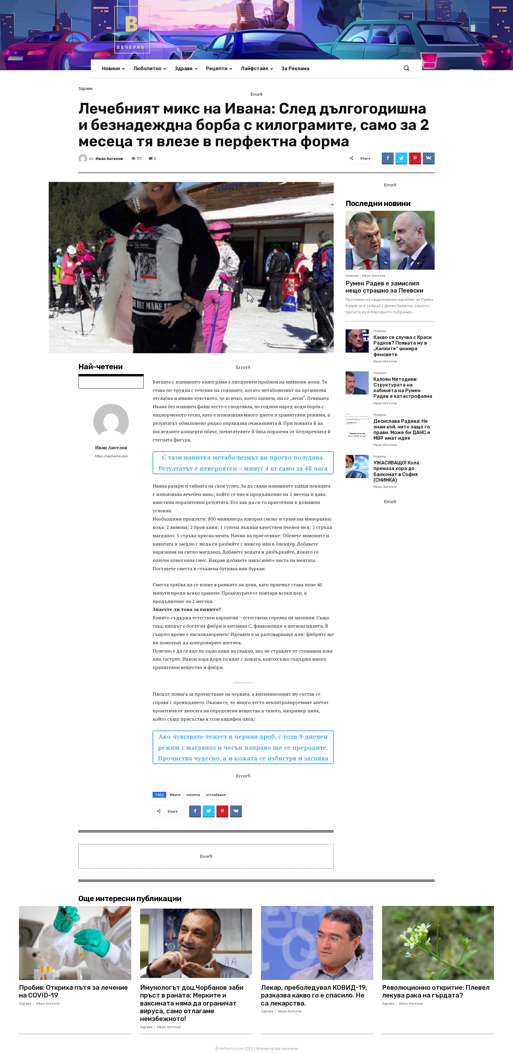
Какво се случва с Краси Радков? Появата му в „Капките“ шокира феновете (402, 345)
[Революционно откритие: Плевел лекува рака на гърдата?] (438, 943)
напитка (193, 794)
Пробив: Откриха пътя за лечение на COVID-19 (73, 991)
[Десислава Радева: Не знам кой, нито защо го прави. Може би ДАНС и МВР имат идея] (357, 424)
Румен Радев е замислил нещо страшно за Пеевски (384, 287)
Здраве (85, 88)
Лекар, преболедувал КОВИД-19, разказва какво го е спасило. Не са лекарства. (314, 995)
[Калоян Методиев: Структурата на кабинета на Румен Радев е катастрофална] (357, 383)
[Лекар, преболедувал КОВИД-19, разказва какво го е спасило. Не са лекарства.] (317, 943)
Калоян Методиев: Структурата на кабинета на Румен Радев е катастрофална (402, 387)
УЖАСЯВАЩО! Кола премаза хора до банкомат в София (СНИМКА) (396, 471)
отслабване (216, 794)
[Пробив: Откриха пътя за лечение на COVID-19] (75, 943)
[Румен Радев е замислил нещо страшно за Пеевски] (390, 240)
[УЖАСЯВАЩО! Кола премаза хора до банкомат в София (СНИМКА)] (357, 466)
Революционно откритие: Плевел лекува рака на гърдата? (436, 991)
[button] (406, 68)
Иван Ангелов (109, 159)
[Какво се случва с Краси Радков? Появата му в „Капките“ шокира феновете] (357, 341)
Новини (352, 275)
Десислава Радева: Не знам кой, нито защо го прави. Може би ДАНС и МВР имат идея (401, 429)
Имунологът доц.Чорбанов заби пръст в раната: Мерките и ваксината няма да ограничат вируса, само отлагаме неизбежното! (191, 1003)
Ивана (175, 794)
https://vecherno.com (111, 456)
